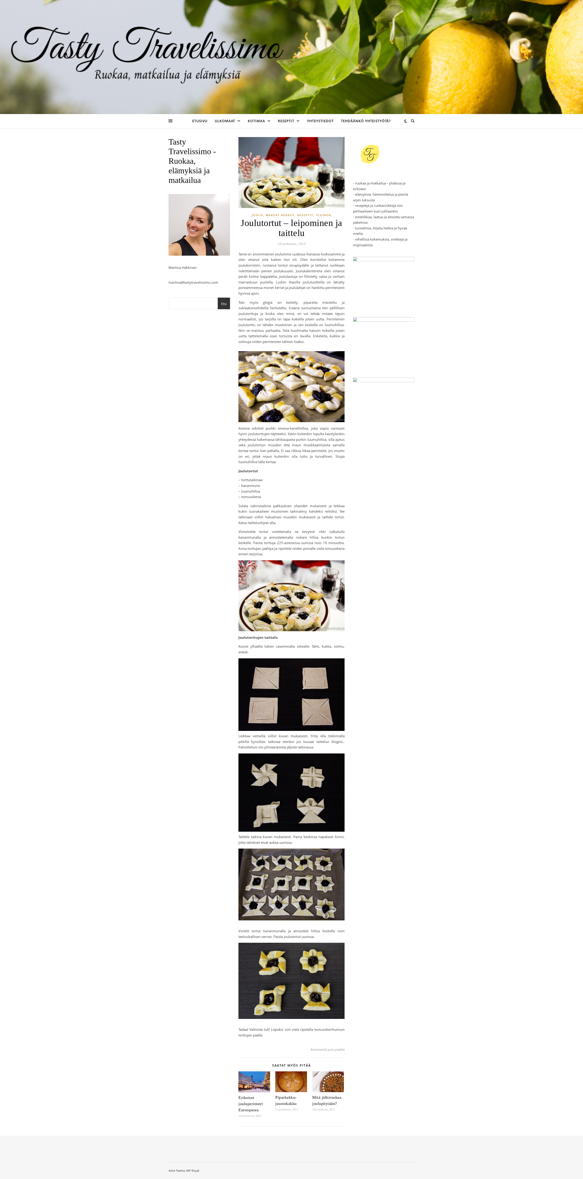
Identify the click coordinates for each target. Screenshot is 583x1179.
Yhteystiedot (320, 121)
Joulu (257, 215)
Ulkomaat (225, 121)
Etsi (224, 303)
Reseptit (286, 121)
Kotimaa (256, 121)
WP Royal (192, 1171)
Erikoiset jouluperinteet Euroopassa (250, 1103)
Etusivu (199, 121)
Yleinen (323, 215)
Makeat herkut (280, 215)
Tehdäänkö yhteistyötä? (366, 121)
